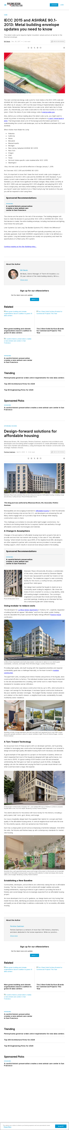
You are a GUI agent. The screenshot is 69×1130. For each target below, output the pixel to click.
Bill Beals (7, 41)
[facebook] (28, 48)
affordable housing (42, 511)
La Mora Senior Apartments (28, 610)
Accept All (60, 1126)
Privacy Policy (7, 1127)
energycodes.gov (48, 112)
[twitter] (34, 48)
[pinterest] (37, 48)
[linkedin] (31, 48)
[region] (34, 1126)
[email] (40, 48)
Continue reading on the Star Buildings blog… (20, 246)
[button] (5, 5)
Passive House (55, 615)
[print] (64, 48)
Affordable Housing (10, 426)
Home (5, 15)
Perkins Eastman (9, 452)
